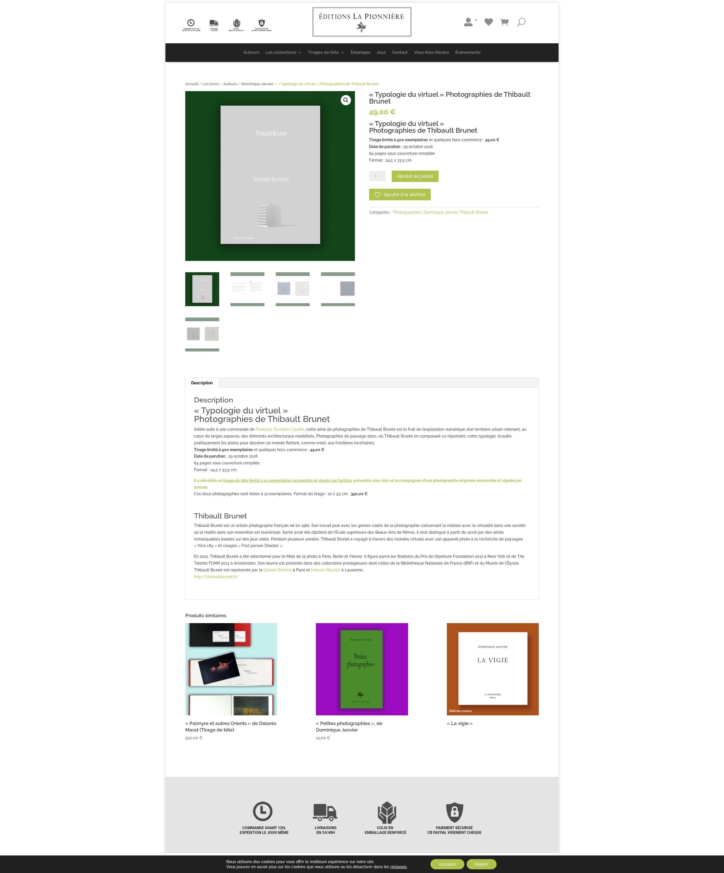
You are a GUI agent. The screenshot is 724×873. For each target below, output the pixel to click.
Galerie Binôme (278, 570)
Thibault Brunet (474, 212)
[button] (346, 100)
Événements (467, 52)
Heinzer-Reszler (325, 570)
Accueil (191, 84)
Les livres (210, 84)
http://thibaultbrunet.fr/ (216, 576)
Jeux (381, 52)
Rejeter (481, 864)
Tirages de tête (323, 52)
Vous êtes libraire (431, 52)
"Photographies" (407, 212)
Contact (400, 52)
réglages (398, 867)
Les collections (281, 52)
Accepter (447, 864)
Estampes (360, 52)
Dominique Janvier (257, 84)
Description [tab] (202, 383)
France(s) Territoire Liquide (280, 429)
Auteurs (251, 52)
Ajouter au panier (415, 176)
